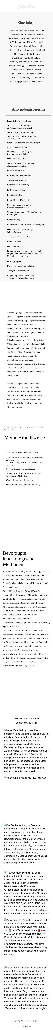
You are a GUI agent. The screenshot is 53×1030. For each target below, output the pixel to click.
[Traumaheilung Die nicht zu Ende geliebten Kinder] (26, 893)
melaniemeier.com (28, 1021)
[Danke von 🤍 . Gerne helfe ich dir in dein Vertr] (26, 940)
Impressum (37, 1021)
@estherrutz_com (27, 722)
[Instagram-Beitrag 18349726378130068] (26, 798)
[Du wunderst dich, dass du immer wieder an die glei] (26, 988)
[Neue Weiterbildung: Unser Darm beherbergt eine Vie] (26, 751)
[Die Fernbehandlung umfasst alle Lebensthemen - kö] (26, 846)
